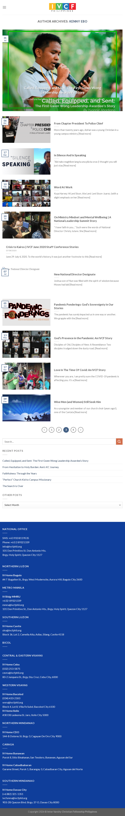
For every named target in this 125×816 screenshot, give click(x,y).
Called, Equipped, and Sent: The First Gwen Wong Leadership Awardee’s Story (45, 460)
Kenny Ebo (78, 21)
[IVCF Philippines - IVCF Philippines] (62, 7)
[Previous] (9, 70)
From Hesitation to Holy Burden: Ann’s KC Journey (30, 467)
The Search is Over (12, 485)
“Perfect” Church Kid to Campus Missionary (26, 479)
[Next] (116, 70)
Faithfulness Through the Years (19, 473)
